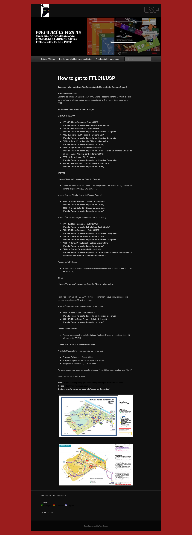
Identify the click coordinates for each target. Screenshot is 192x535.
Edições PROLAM (48, 59)
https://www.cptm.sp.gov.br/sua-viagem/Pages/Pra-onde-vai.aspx (93, 382)
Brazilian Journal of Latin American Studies (75, 59)
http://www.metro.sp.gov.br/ (77, 385)
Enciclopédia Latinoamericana (107, 59)
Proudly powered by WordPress (96, 526)
